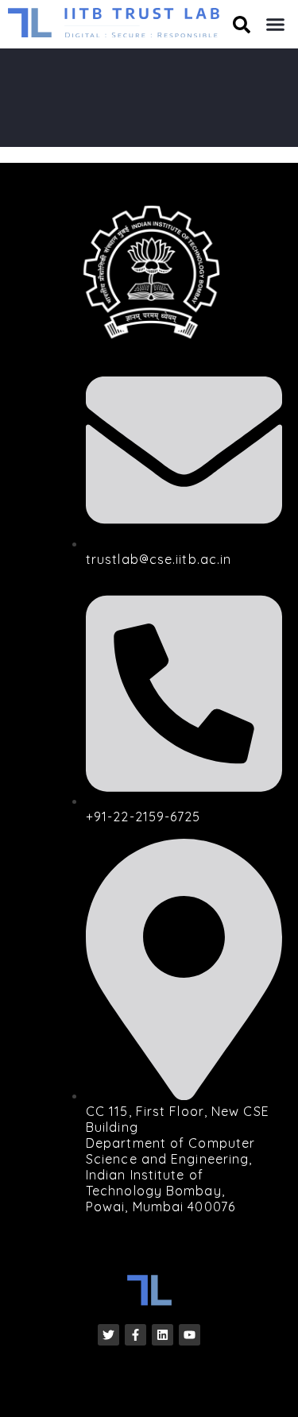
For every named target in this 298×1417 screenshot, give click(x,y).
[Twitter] (108, 1335)
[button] (276, 25)
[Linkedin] (162, 1335)
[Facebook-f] (135, 1335)
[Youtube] (189, 1335)
